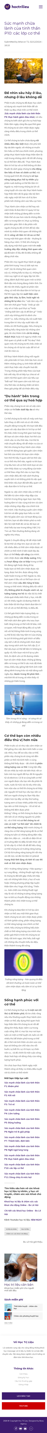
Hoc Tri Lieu (23, 1421)
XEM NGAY (36, 1219)
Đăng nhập (23, 1384)
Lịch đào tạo (23, 1396)
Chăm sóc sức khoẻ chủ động (17, 1234)
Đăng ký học (23, 1377)
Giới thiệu (23, 1374)
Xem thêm (8, 1323)
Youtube (23, 1406)
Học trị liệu (25, 1229)
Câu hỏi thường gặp (23, 1381)
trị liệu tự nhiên (11, 1229)
